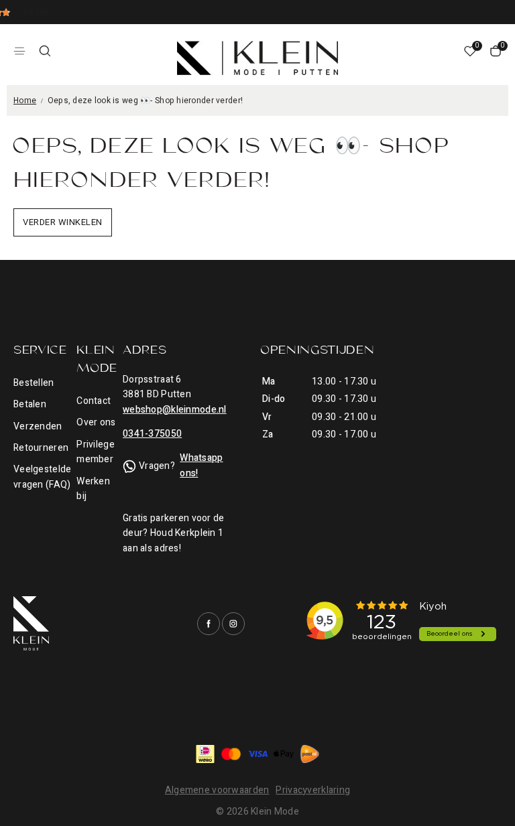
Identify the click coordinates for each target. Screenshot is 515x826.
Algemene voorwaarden (217, 790)
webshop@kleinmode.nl (175, 410)
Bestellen (33, 383)
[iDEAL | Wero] (205, 754)
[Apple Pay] (283, 754)
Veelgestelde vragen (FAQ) (42, 476)
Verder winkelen (63, 222)
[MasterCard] (231, 754)
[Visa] (257, 754)
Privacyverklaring (313, 790)
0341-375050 (152, 434)
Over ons (95, 422)
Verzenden (37, 426)
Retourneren (40, 448)
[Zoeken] (45, 51)
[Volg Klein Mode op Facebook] (208, 623)
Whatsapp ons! (201, 465)
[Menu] (19, 51)
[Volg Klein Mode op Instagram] (233, 623)
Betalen (29, 404)
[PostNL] (309, 754)
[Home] (257, 58)
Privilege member (95, 451)
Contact (93, 401)
